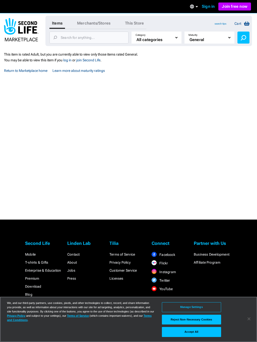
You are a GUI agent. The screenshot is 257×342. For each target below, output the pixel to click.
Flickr (163, 263)
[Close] (248, 318)
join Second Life (88, 60)
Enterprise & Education (43, 270)
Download (33, 286)
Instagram (167, 272)
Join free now (234, 6)
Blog (28, 294)
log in (67, 60)
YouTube (166, 289)
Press (71, 278)
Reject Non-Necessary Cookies (191, 319)
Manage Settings (191, 306)
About (72, 262)
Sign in (208, 6)
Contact (73, 254)
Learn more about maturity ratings (78, 71)
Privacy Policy (120, 262)
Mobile (30, 254)
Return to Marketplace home (25, 71)
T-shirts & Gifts (36, 262)
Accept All (191, 331)
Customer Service (123, 270)
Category (141, 35)
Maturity (193, 35)
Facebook (167, 255)
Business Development (211, 254)
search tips (220, 23)
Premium (32, 278)
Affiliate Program (207, 262)
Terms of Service (122, 254)
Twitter (164, 280)
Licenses (116, 278)
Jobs (71, 270)
